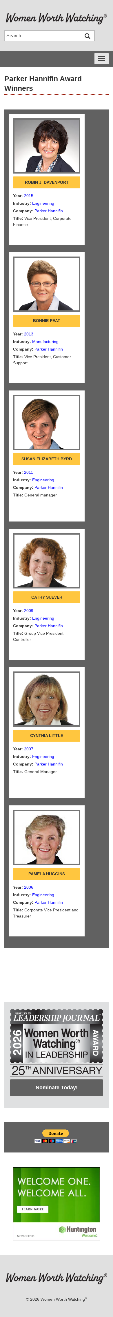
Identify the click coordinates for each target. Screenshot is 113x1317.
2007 (28, 749)
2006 (28, 887)
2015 (28, 195)
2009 (28, 610)
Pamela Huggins (46, 873)
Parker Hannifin (48, 210)
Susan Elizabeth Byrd (46, 459)
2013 (28, 334)
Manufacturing (45, 341)
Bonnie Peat (46, 320)
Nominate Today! (57, 1087)
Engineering (43, 203)
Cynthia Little (46, 735)
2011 (28, 472)
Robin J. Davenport (47, 182)
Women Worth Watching (63, 1299)
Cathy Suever (46, 597)
